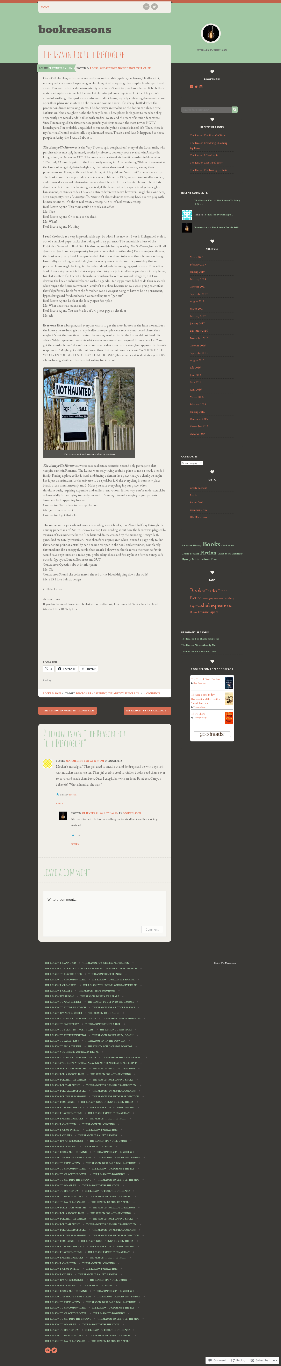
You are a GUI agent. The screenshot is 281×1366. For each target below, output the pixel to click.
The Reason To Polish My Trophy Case (67, 710)
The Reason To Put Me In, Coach (65, 1007)
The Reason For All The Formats (65, 1079)
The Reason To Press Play (116, 1029)
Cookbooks (227, 545)
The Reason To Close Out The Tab (113, 1168)
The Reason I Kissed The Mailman (109, 1113)
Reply (60, 803)
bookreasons (74, 29)
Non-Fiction (126, 68)
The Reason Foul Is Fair (59, 1102)
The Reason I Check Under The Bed (112, 1107)
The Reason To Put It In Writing (65, 1035)
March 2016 (196, 397)
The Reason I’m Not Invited (62, 1130)
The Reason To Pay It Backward (65, 1202)
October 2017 (198, 286)
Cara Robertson (199, 683)
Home (45, 7)
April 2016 (196, 389)
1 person (73, 794)
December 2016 (199, 330)
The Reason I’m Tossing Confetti (208, 170)
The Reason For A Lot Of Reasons (113, 1007)
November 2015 (199, 426)
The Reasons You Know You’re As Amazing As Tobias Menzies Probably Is (91, 968)
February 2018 (198, 279)
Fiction (208, 553)
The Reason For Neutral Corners (114, 1091)
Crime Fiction (190, 553)
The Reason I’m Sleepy (58, 990)
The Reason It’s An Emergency (147, 710)
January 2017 (197, 323)
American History (192, 545)
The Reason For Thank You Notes (200, 638)
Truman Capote (207, 612)
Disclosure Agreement (91, 693)
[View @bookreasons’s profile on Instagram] (201, 86)
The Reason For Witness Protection (105, 963)
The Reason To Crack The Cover (66, 1174)
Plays (214, 559)
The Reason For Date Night (62, 1085)
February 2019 (198, 264)
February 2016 (198, 404)
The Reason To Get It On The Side (118, 1180)
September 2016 (199, 353)
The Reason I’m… (204, 200)
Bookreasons (52, 693)
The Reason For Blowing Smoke (113, 1079)
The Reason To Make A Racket (64, 1196)
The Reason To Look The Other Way (107, 1191)
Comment (152, 929)
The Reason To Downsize (109, 1174)
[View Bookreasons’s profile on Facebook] (191, 86)
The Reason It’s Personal (61, 1146)
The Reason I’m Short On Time (207, 135)
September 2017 (199, 294)
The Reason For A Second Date (64, 1074)
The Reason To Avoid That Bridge (118, 1157)
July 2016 (195, 367)
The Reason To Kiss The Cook (63, 974)
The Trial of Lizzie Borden (205, 679)
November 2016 (199, 338)
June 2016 (195, 375)
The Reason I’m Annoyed (60, 963)
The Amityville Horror (123, 693)
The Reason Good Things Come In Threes (107, 1102)
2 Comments (152, 693)
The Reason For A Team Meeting (111, 1074)
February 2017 (198, 316)
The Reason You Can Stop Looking (110, 1046)
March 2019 (196, 257)
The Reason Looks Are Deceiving (66, 1152)
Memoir (237, 553)
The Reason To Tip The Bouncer (105, 1041)
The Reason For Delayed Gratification (111, 1085)
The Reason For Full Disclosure (65, 1091)
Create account (198, 488)
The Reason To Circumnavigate (65, 979)
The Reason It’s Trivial (59, 996)
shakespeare (213, 605)
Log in (193, 495)
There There (198, 714)
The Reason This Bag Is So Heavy (113, 1152)
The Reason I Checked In (204, 155)
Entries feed (196, 502)
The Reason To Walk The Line (63, 1002)
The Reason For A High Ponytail (65, 1068)
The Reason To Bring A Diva (62, 1163)
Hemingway (207, 598)
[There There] (229, 723)
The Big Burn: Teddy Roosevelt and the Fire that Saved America (206, 699)
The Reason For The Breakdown (65, 1096)
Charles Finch (216, 591)
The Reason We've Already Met (198, 645)
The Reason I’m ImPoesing (98, 1124)
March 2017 (196, 308)
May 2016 (195, 382)
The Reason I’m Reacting (61, 985)
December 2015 (199, 419)
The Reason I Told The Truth (107, 1118)
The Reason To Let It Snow (105, 974)
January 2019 (197, 272)
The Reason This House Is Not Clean (68, 1157)
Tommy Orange (200, 717)
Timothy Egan (199, 707)
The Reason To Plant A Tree (102, 1024)
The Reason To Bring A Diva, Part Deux (111, 1163)
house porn (218, 598)
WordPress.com (198, 517)
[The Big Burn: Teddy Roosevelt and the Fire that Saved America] (229, 703)
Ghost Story (108, 68)
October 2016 (198, 345)
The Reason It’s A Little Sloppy (97, 1135)
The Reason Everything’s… (218, 214)
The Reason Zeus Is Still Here (206, 162)
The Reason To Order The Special (113, 979)
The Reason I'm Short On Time (198, 651)
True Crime (143, 68)
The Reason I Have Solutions (96, 990)
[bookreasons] (211, 33)
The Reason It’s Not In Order (63, 1013)
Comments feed (199, 510)
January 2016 (197, 412)
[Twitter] (154, 6)
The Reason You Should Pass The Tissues (70, 1018)
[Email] (146, 6)
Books (94, 68)
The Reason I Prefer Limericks (121, 1018)
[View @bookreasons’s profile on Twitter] (196, 86)
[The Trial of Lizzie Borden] (229, 688)
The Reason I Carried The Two (64, 1107)
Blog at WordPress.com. (225, 962)
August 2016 (197, 360)
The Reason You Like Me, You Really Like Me (110, 985)
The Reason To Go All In (103, 1013)
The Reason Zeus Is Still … (226, 227)
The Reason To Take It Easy (62, 1024)
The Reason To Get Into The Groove (111, 1002)
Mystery (186, 559)
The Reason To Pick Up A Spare (99, 996)
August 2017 (197, 301)
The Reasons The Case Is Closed (122, 1057)
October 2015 (198, 434)
